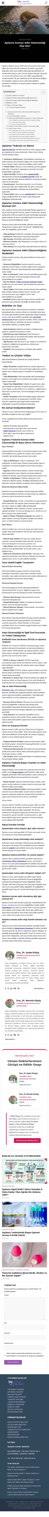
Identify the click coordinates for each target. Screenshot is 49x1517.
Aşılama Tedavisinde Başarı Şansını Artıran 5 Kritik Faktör (21, 1234)
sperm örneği (33, 174)
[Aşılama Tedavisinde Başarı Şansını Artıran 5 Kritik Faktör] (24, 1214)
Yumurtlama (6, 907)
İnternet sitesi (8, 1343)
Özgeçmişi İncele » (25, 1084)
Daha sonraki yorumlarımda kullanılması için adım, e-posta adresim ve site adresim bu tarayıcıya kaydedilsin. (25, 1354)
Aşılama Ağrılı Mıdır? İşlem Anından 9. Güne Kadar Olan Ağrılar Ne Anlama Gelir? (22, 1192)
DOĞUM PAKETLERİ (15, 1412)
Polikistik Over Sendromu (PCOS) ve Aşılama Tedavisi (26, 120)
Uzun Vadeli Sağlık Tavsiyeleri (17, 116)
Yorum (6, 1295)
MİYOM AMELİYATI (14, 1427)
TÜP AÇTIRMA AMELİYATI (16, 1425)
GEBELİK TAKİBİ (13, 1407)
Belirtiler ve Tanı (11, 103)
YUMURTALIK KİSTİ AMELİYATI (18, 1430)
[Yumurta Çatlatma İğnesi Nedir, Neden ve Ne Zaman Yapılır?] (24, 1254)
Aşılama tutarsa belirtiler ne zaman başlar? (23, 134)
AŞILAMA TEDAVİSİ (25, 40)
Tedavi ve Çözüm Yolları (14, 105)
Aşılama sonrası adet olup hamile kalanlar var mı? (25, 140)
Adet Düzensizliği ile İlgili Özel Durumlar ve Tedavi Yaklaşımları (26, 118)
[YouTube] (11, 988)
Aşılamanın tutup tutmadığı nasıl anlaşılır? (23, 132)
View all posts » (39, 988)
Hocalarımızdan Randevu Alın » (27, 1140)
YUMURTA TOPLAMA (15, 1399)
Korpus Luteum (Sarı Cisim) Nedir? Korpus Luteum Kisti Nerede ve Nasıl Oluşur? (22, 1493)
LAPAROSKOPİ (12, 1432)
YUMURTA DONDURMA (16, 1402)
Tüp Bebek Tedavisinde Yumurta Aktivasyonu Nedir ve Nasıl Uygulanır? (23, 1468)
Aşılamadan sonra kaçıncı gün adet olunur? (23, 130)
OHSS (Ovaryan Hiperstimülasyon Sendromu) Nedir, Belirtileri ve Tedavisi (23, 1487)
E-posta (7, 1333)
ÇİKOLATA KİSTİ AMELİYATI (17, 1422)
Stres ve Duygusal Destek (19, 124)
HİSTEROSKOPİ (13, 1435)
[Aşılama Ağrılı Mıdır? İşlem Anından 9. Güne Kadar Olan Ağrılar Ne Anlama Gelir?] (24, 1171)
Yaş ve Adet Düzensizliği (18, 122)
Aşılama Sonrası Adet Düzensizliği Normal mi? (21, 98)
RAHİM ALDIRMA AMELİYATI (17, 1437)
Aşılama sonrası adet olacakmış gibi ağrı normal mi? (26, 138)
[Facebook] (5, 988)
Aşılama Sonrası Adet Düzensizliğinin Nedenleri (22, 100)
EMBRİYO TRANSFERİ (15, 1404)
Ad (5, 1323)
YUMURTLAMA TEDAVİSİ (16, 1397)
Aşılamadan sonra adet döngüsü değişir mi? (23, 136)
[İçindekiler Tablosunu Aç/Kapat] (42, 92)
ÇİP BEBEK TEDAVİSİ (15, 1392)
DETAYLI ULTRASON (15, 1409)
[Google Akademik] (18, 988)
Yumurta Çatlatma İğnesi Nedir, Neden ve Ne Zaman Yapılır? (24, 1274)
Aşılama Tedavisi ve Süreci (15, 95)
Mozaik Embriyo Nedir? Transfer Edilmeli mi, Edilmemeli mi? (23, 1474)
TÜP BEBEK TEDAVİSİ (22, 1270)
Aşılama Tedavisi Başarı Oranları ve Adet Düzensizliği (24, 126)
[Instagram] (8, 988)
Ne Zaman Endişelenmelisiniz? (17, 107)
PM (14, 988)
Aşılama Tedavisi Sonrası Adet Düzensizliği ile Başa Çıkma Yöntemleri (24, 113)
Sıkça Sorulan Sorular (15, 128)
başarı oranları (17, 772)
